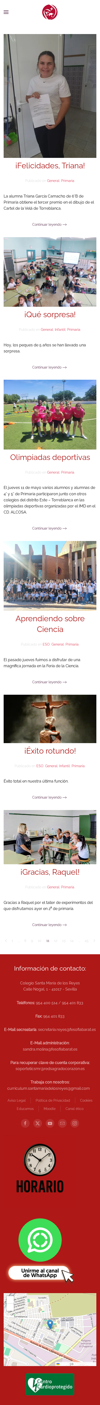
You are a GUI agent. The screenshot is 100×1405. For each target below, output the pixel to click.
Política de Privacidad (53, 1100)
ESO (46, 644)
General (53, 181)
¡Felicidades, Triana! (50, 165)
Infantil (60, 330)
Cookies (86, 1100)
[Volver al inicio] (50, 12)
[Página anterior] (6, 940)
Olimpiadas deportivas (50, 457)
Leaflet (64, 1364)
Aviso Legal (17, 1100)
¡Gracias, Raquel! (50, 871)
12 (55, 941)
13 (63, 941)
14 (72, 941)
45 (87, 941)
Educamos (25, 1109)
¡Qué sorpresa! (50, 314)
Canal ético (74, 1109)
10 (40, 941)
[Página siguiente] (94, 940)
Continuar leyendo (46, 224)
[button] (6, 12)
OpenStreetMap (84, 1364)
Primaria (67, 181)
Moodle (50, 1109)
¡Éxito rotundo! (50, 750)
